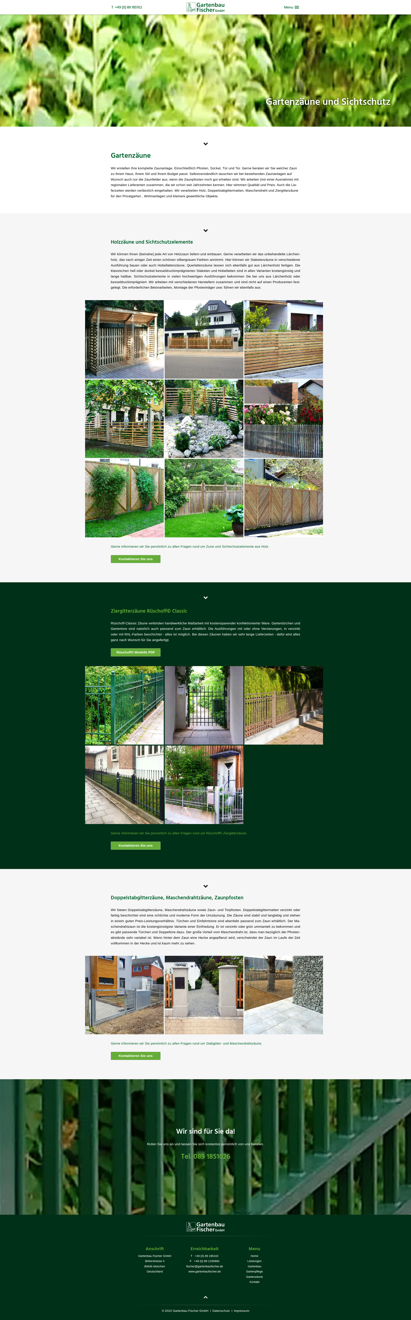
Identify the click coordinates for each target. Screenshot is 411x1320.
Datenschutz (221, 1310)
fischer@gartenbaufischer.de (204, 1266)
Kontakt (254, 1282)
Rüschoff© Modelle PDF (135, 652)
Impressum (241, 1310)
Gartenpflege (254, 1271)
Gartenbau (254, 1266)
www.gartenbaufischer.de (204, 1271)
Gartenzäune (254, 1276)
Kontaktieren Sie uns (136, 559)
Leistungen (254, 1261)
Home (254, 1256)
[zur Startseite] (205, 11)
